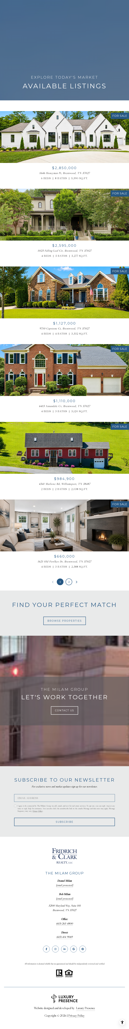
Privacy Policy (38, 811)
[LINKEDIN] (64, 949)
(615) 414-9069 (64, 936)
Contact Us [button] (64, 710)
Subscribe (64, 821)
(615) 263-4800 (64, 923)
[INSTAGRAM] (55, 949)
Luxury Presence (85, 1008)
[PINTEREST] (82, 949)
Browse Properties (64, 620)
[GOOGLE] (73, 949)
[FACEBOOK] (46, 949)
